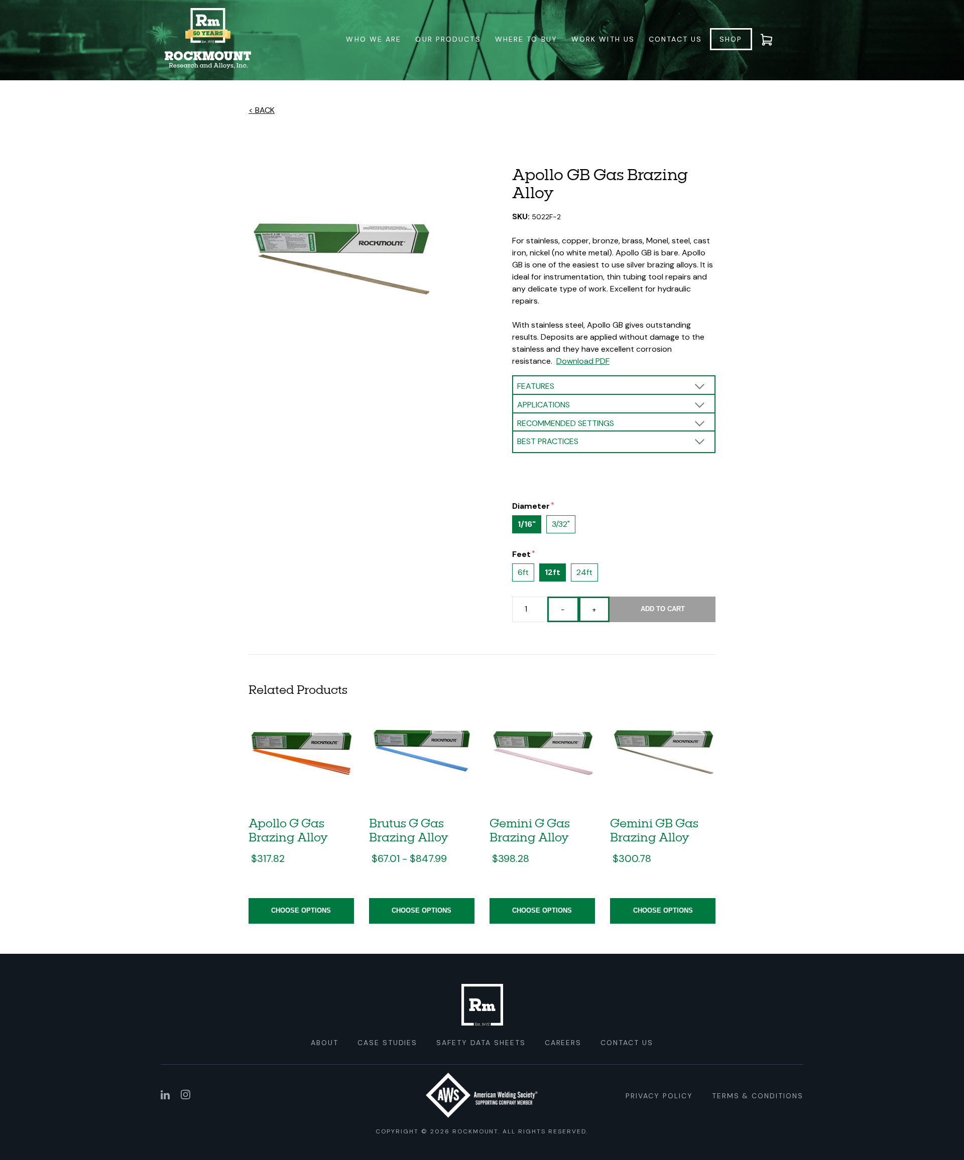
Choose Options (301, 910)
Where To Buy (526, 39)
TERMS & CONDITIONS (757, 1095)
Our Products (447, 39)
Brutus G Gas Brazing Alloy (408, 829)
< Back (262, 110)
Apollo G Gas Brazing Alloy (288, 829)
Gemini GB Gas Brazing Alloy (654, 829)
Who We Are (373, 39)
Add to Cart (663, 609)
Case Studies (387, 1042)
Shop (730, 39)
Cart (772, 39)
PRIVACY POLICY (659, 1095)
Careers (563, 1042)
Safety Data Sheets (480, 1042)
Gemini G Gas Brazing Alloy (530, 829)
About (324, 1042)
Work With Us (603, 39)
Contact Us (675, 39)
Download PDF (583, 361)
